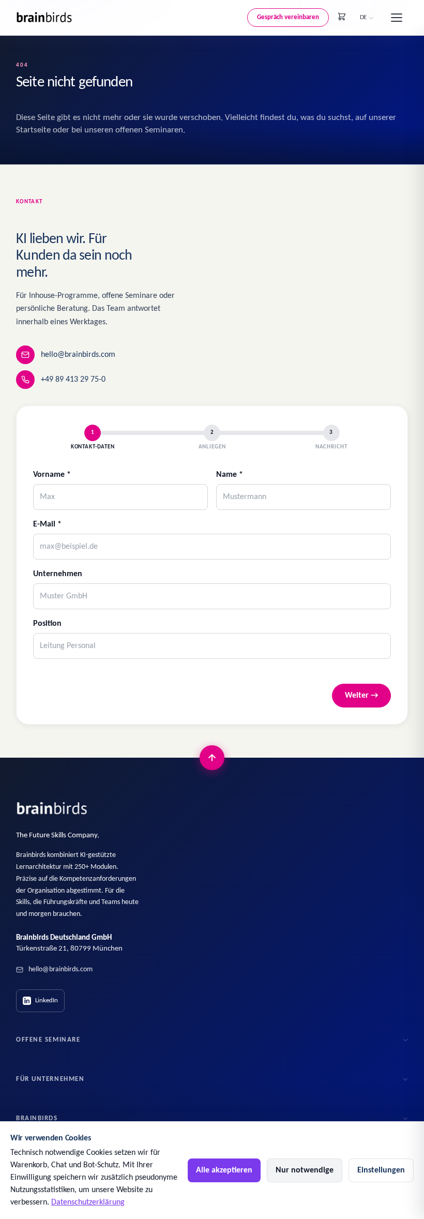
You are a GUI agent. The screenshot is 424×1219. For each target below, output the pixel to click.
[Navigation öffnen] (396, 17)
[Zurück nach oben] (212, 757)
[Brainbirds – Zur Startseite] (44, 17)
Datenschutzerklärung (88, 1202)
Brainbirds (37, 1118)
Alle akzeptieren (224, 1170)
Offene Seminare (48, 1039)
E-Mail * (47, 524)
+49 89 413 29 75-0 (73, 379)
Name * (229, 475)
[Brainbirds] (52, 808)
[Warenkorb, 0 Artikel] (342, 16)
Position (47, 624)
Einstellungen (381, 1170)
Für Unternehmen (50, 1079)
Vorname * (52, 475)
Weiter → (361, 695)
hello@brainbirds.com (78, 355)
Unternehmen (57, 574)
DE (363, 17)
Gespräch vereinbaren (288, 17)
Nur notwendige (305, 1170)
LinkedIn (46, 1000)
